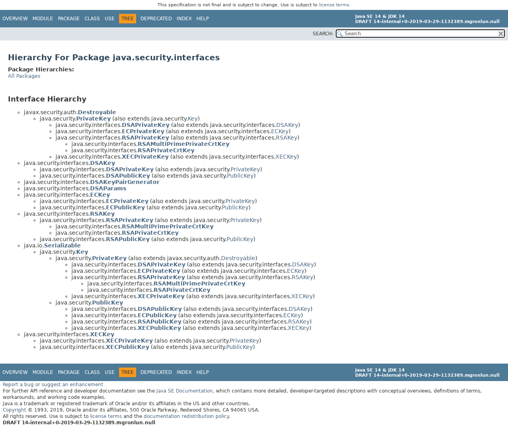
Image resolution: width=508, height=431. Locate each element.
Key (193, 118)
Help (202, 18)
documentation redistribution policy (186, 416)
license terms (334, 5)
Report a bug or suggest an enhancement (53, 384)
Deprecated (156, 18)
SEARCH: (323, 33)
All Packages (24, 76)
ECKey (280, 131)
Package (69, 18)
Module (43, 18)
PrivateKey (245, 169)
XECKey (286, 156)
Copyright (14, 410)
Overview (15, 18)
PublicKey (240, 175)
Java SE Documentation (184, 391)
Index (184, 18)
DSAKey (287, 125)
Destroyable (238, 258)
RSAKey (286, 137)
